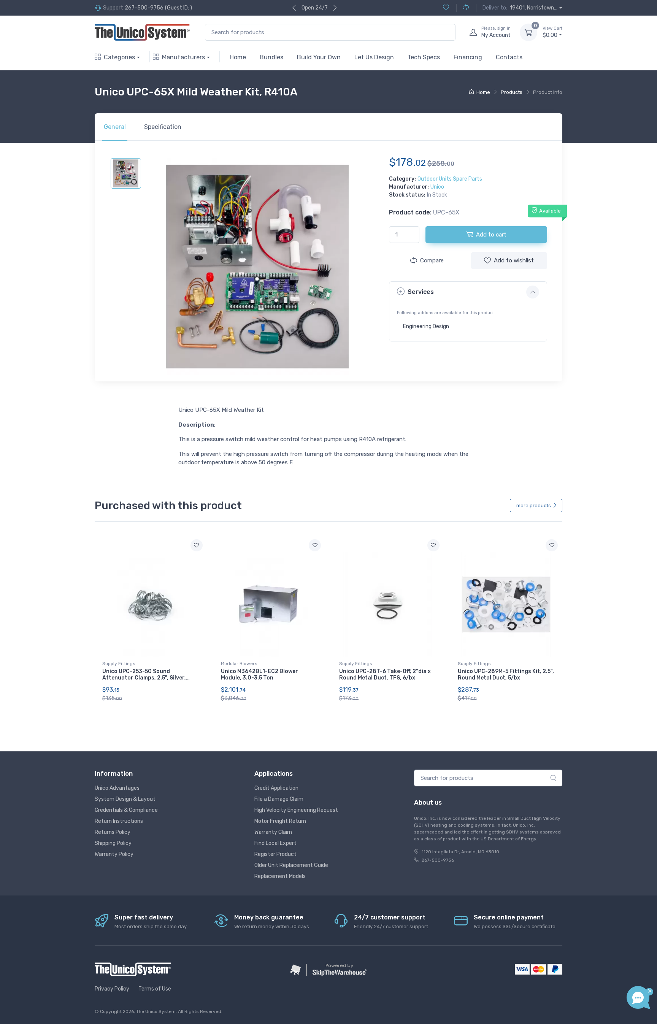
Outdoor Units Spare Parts (449, 179)
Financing (468, 57)
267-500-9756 (144, 8)
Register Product (275, 854)
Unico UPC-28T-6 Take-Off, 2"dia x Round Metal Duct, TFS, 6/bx (385, 674)
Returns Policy (112, 832)
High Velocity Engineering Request (296, 810)
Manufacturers (183, 57)
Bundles (271, 57)
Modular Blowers (239, 663)
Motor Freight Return (280, 821)
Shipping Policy (113, 843)
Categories (119, 57)
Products (511, 92)
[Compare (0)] (462, 8)
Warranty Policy (114, 854)
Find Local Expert (275, 843)
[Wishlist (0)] (446, 8)
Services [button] (421, 291)
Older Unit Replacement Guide (291, 865)
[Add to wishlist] (196, 545)
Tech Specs (424, 57)
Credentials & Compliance (126, 810)
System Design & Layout (125, 799)
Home (238, 57)
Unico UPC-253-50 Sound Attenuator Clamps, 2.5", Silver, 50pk (144, 677)
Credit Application (276, 788)
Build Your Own (319, 57)
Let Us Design (374, 57)
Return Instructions (119, 821)
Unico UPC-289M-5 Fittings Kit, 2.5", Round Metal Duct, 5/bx (506, 674)
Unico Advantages (117, 788)
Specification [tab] (162, 126)
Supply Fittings (118, 663)
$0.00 (552, 32)
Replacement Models (280, 876)
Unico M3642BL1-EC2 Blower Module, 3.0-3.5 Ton (259, 674)
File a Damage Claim (278, 799)
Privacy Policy (112, 989)
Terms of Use (154, 989)
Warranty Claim (273, 832)
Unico (437, 187)
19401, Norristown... (533, 8)
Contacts (509, 57)
